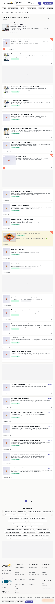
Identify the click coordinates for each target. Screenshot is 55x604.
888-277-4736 (7, 578)
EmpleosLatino (32, 572)
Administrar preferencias (8, 601)
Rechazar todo (20, 601)
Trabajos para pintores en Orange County (38, 538)
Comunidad (44, 567)
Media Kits (17, 569)
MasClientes (31, 577)
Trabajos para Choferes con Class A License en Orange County (20, 529)
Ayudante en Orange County (42, 529)
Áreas (43, 577)
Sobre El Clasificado (19, 567)
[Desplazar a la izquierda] (3, 511)
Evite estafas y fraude (20, 579)
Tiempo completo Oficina (10, 514)
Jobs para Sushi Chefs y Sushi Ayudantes (19, 518)
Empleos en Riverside (48, 511)
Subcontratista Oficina (23, 514)
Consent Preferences (47, 588)
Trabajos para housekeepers (29, 532)
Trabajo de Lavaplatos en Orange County (17, 538)
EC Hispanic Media (33, 567)
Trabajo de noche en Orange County (21, 523)
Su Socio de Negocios (34, 574)
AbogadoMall (32, 579)
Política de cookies (19, 584)
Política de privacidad (20, 581)
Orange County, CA (10, 12)
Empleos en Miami (22, 511)
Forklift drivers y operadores (44, 532)
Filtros (50, 18)
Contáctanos (45, 585)
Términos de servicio (20, 574)
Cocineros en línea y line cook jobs (12, 532)
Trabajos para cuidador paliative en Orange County (17, 535)
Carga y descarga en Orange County (38, 521)
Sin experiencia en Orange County (37, 518)
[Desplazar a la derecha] (52, 511)
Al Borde (31, 581)
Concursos (44, 569)
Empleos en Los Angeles (10, 511)
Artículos (44, 572)
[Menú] (2, 3)
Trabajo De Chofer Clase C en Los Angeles (18, 521)
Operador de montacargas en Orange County (27, 526)
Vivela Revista (32, 584)
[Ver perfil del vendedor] (4, 40)
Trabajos (17, 572)
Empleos (20, 12)
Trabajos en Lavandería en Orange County (40, 535)
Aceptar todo (29, 601)
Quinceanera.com (33, 569)
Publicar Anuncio (48, 3)
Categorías (44, 574)
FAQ (43, 583)
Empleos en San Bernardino (35, 511)
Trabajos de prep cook (37, 523)
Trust (16, 577)
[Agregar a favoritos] (51, 49)
